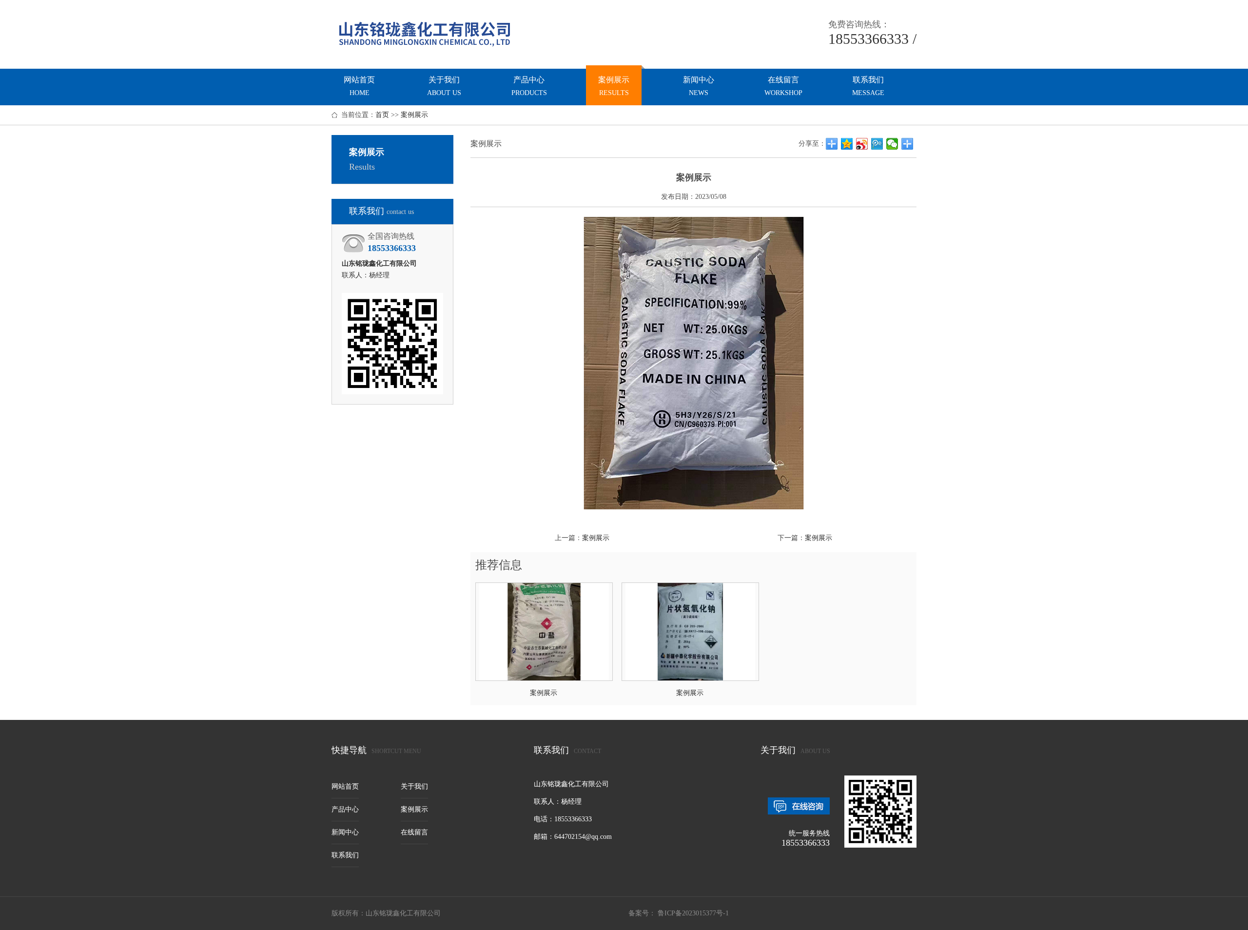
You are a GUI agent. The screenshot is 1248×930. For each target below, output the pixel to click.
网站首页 (359, 86)
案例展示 (613, 86)
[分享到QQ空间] (847, 144)
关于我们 (444, 86)
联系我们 (868, 86)
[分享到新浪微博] (862, 144)
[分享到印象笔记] (907, 144)
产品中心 (529, 86)
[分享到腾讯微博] (877, 144)
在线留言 (783, 86)
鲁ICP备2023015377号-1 (692, 913)
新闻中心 (698, 86)
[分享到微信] (892, 144)
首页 (382, 114)
